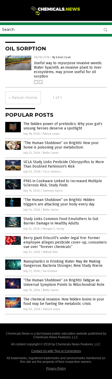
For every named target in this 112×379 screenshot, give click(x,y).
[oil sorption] (56, 15)
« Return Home (23, 97)
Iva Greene (50, 271)
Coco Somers (52, 171)
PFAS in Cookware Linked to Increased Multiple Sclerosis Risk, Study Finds (62, 183)
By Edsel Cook (61, 57)
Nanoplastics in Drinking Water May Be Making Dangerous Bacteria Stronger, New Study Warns (63, 263)
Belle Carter (51, 153)
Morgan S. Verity (53, 228)
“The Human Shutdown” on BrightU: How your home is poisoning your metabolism (61, 145)
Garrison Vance (53, 190)
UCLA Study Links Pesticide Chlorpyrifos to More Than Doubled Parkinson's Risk (63, 164)
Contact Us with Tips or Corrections (56, 351)
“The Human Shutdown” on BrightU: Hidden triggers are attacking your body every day (59, 202)
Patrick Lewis (51, 133)
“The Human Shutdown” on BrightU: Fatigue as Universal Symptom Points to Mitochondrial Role (63, 282)
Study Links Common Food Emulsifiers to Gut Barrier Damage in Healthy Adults (60, 221)
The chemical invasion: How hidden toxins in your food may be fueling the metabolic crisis (63, 301)
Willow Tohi (50, 252)
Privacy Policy (56, 368)
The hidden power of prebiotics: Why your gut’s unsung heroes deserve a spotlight (62, 126)
